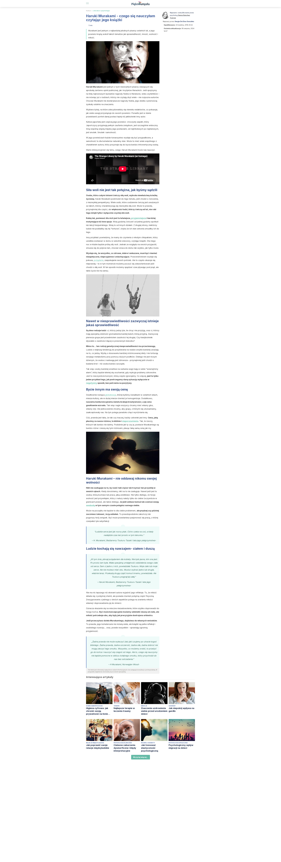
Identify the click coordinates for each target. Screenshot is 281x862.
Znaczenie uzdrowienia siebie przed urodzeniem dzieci (154, 711)
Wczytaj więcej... (140, 757)
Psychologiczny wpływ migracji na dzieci (181, 746)
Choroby (172, 706)
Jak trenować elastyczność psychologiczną (149, 748)
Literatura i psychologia (101, 11)
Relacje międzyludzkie (95, 743)
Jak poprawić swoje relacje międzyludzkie (97, 746)
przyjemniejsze (139, 218)
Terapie (117, 706)
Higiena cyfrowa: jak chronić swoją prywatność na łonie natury (97, 711)
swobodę (90, 505)
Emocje (144, 706)
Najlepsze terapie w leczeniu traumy (124, 709)
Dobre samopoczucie (94, 706)
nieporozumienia (130, 421)
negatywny (91, 383)
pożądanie (98, 260)
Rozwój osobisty (148, 743)
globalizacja (110, 395)
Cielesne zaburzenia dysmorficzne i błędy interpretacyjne (125, 748)
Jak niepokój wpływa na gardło (181, 709)
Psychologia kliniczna (123, 743)
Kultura (88, 11)
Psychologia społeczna (178, 743)
